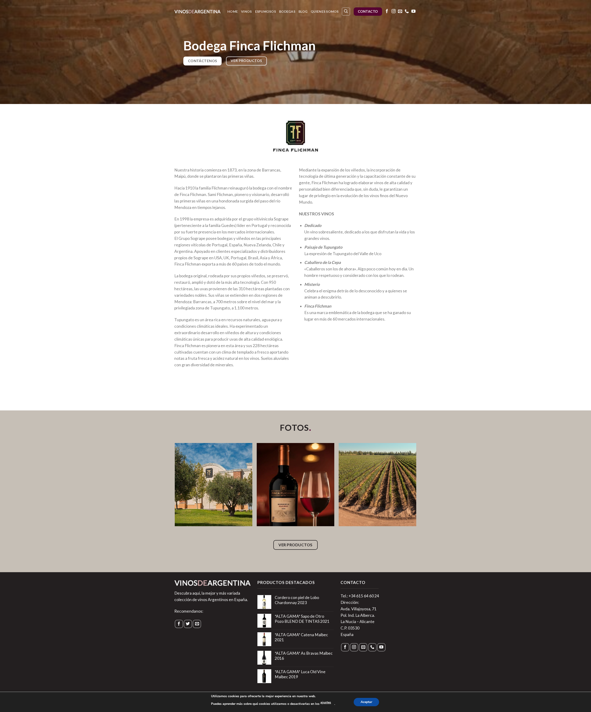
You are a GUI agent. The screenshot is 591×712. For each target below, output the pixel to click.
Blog (303, 11)
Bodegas (287, 11)
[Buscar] (346, 12)
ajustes (325, 702)
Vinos (246, 11)
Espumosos (265, 11)
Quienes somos (325, 11)
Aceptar (366, 702)
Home (232, 11)
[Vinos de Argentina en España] (197, 11)
